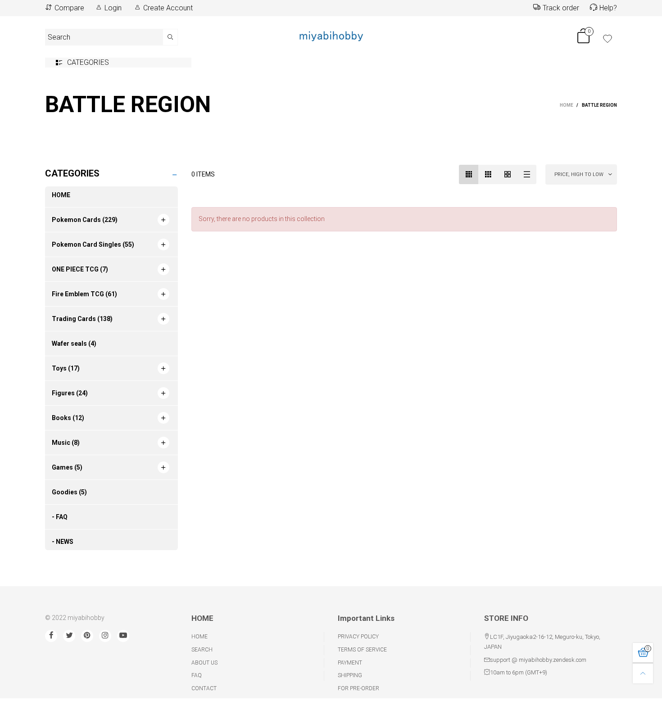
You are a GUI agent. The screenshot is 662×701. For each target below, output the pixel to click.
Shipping (350, 675)
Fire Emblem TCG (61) (84, 294)
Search (202, 650)
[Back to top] (643, 673)
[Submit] (170, 37)
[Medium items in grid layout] (468, 174)
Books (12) (68, 417)
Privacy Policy (358, 636)
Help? (608, 8)
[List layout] (526, 174)
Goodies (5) (69, 492)
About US (204, 663)
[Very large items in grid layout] (507, 174)
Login (113, 8)
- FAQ (60, 516)
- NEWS (62, 541)
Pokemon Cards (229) (85, 219)
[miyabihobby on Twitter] (69, 636)
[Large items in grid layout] (488, 174)
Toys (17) (66, 368)
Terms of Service (362, 650)
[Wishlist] (607, 39)
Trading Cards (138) (82, 318)
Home (199, 636)
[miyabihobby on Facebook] (51, 636)
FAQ (196, 675)
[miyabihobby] (331, 35)
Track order (561, 8)
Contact (204, 688)
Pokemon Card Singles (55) (93, 244)
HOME (61, 195)
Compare (69, 8)
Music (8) (66, 442)
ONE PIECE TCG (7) (80, 269)
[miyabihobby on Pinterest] (87, 636)
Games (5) (67, 467)
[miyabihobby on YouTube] (123, 636)
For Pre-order (358, 688)
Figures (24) (70, 393)
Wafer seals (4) (74, 343)
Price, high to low (578, 174)
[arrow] (163, 220)
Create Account (168, 8)
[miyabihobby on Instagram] (105, 636)
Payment (350, 663)
